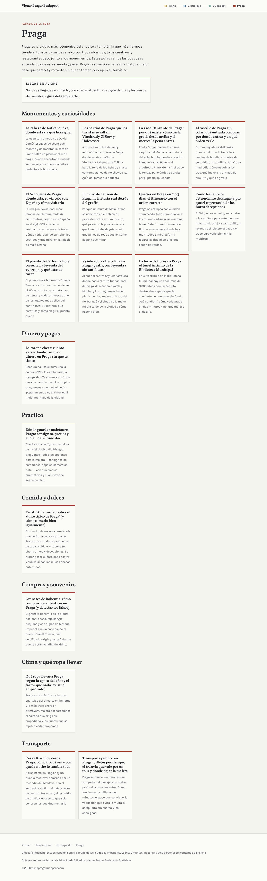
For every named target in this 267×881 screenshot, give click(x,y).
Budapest (111, 860)
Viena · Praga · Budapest (40, 5)
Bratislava (125, 860)
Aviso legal (50, 860)
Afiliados (79, 860)
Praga (99, 860)
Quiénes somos (31, 860)
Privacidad (65, 860)
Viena (90, 860)
